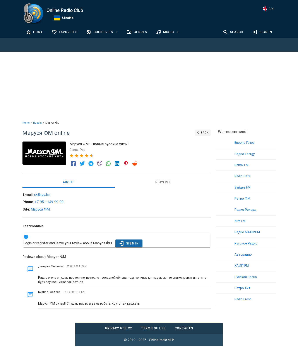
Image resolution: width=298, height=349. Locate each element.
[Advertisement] (149, 86)
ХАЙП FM (242, 266)
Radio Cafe (243, 176)
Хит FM (240, 221)
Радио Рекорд (245, 210)
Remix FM (241, 165)
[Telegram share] (91, 163)
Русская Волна (246, 277)
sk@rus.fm (42, 194)
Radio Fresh (243, 299)
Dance (74, 150)
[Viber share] (100, 163)
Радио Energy (245, 154)
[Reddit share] (135, 163)
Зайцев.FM (242, 187)
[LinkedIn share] (117, 163)
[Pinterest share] (126, 163)
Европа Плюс (245, 143)
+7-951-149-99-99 (48, 202)
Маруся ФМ (40, 209)
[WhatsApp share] (108, 163)
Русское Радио (246, 243)
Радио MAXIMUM (247, 232)
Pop (82, 150)
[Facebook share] (73, 163)
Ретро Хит (242, 288)
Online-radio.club (161, 340)
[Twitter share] (82, 163)
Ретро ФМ (242, 199)
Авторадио (243, 254)
